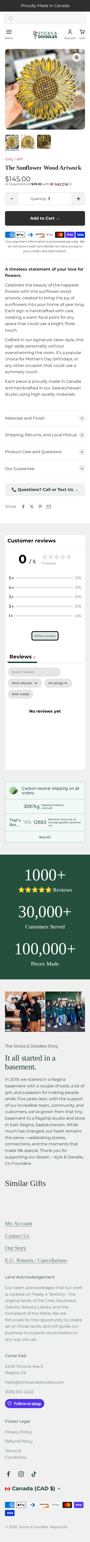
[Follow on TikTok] (33, 1474)
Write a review (45, 636)
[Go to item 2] (28, 143)
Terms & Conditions (16, 1454)
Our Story (15, 1248)
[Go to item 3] (44, 143)
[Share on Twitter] (32, 506)
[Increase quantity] (78, 199)
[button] (45, 184)
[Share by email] (48, 506)
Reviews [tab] (22, 657)
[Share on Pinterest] (40, 506)
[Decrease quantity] (11, 199)
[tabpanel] (45, 717)
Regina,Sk (58, 1527)
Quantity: (39, 199)
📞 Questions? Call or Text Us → (45, 489)
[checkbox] (20, 694)
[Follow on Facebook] (8, 1474)
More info (45, 836)
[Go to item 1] (12, 143)
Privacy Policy (18, 1432)
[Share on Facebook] (23, 506)
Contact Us (17, 1236)
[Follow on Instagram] (21, 1474)
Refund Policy (19, 1441)
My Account (18, 1223)
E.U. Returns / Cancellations (36, 1260)
